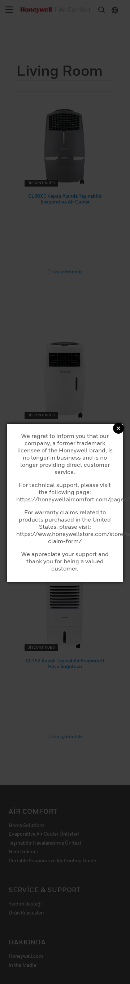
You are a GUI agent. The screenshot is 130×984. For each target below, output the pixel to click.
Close (118, 428)
